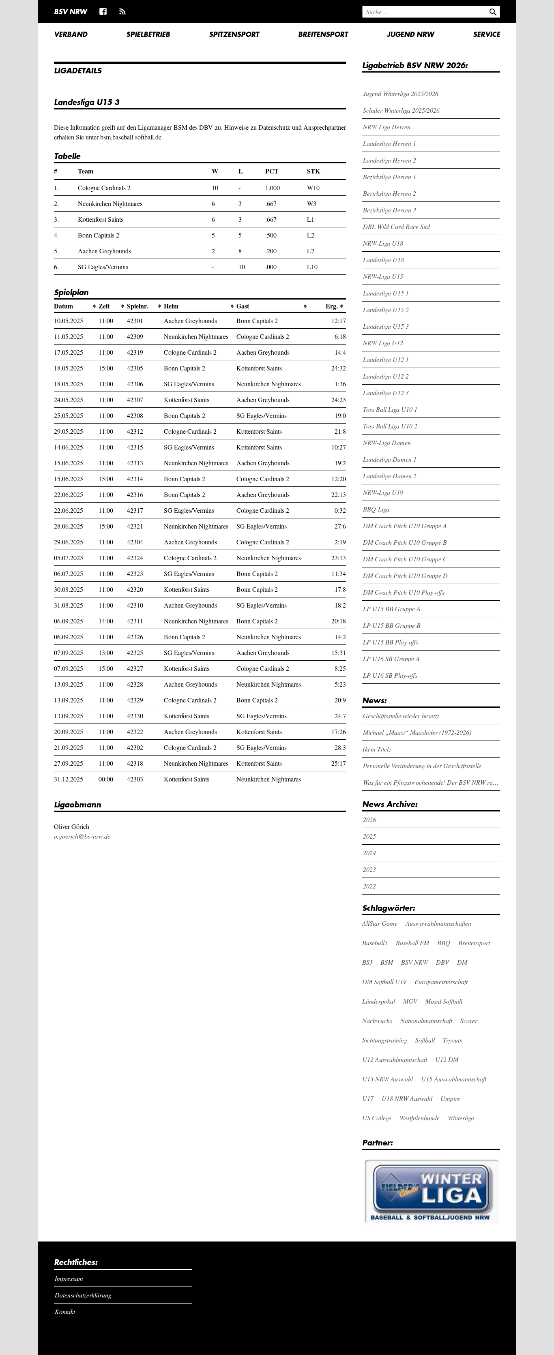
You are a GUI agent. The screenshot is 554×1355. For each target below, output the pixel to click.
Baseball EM (412, 942)
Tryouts (452, 1040)
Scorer (468, 1020)
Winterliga (461, 1117)
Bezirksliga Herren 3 (389, 209)
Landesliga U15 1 (386, 293)
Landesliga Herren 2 (389, 160)
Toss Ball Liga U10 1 (390, 409)
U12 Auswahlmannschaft (394, 1059)
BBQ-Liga (376, 509)
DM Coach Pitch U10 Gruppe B (405, 542)
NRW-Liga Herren (386, 126)
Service (486, 34)
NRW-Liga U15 (383, 276)
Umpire (450, 1098)
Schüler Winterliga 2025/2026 (401, 110)
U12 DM (446, 1059)
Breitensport (323, 34)
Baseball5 (375, 942)
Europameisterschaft (441, 981)
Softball (425, 1040)
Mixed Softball (443, 1001)
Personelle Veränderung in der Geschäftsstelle (422, 765)
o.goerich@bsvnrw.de (82, 836)
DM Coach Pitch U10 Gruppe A (405, 525)
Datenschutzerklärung (83, 1295)
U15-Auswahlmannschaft (453, 1079)
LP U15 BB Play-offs (390, 642)
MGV (410, 1001)
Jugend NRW (410, 34)
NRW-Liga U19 (383, 492)
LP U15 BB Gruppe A (392, 608)
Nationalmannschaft (426, 1020)
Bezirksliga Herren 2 (389, 193)
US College (376, 1117)
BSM (386, 962)
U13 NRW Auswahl (387, 1079)
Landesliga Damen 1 (390, 459)
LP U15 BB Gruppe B (392, 625)
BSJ (367, 962)
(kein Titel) (377, 749)
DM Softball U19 (384, 981)
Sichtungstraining (384, 1040)
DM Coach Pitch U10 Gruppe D (405, 575)
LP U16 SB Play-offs (390, 675)
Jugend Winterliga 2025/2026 (400, 93)
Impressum (69, 1278)
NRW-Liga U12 (383, 342)
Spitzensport (234, 34)
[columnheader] (76, 306)
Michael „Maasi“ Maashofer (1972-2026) (417, 732)
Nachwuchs (377, 1020)
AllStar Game (379, 923)
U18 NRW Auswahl (407, 1098)
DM (462, 962)
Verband (70, 34)
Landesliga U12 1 (386, 359)
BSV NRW (70, 11)
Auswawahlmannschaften (438, 923)
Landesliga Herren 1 (389, 143)
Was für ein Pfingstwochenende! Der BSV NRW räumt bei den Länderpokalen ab (432, 782)
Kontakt (65, 1311)
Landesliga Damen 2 (390, 475)
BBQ (443, 942)
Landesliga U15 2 (386, 309)
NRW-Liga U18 (383, 243)
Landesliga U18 (383, 259)
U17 (368, 1098)
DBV (442, 962)
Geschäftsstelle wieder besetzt (401, 715)
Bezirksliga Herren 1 (389, 176)
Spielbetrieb (148, 34)
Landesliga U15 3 (386, 326)
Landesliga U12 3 (386, 392)
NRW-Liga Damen (387, 442)
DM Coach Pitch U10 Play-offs (403, 592)
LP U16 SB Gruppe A (391, 658)
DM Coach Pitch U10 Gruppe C (405, 558)
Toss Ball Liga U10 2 (390, 426)
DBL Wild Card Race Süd (396, 226)
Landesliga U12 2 (386, 376)
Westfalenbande (419, 1117)
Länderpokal (378, 1001)
